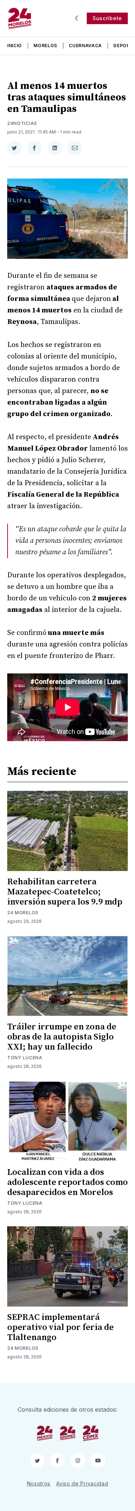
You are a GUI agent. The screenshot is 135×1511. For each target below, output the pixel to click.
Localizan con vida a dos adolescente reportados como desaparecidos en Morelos (67, 1182)
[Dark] (78, 18)
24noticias (22, 123)
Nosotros (39, 1483)
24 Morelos (23, 912)
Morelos (45, 45)
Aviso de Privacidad (82, 1483)
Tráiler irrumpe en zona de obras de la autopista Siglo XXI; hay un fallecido (61, 1036)
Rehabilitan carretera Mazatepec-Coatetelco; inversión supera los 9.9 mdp (64, 891)
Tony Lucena (24, 1057)
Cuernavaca (85, 45)
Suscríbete (107, 18)
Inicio (14, 45)
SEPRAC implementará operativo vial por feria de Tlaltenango (60, 1327)
